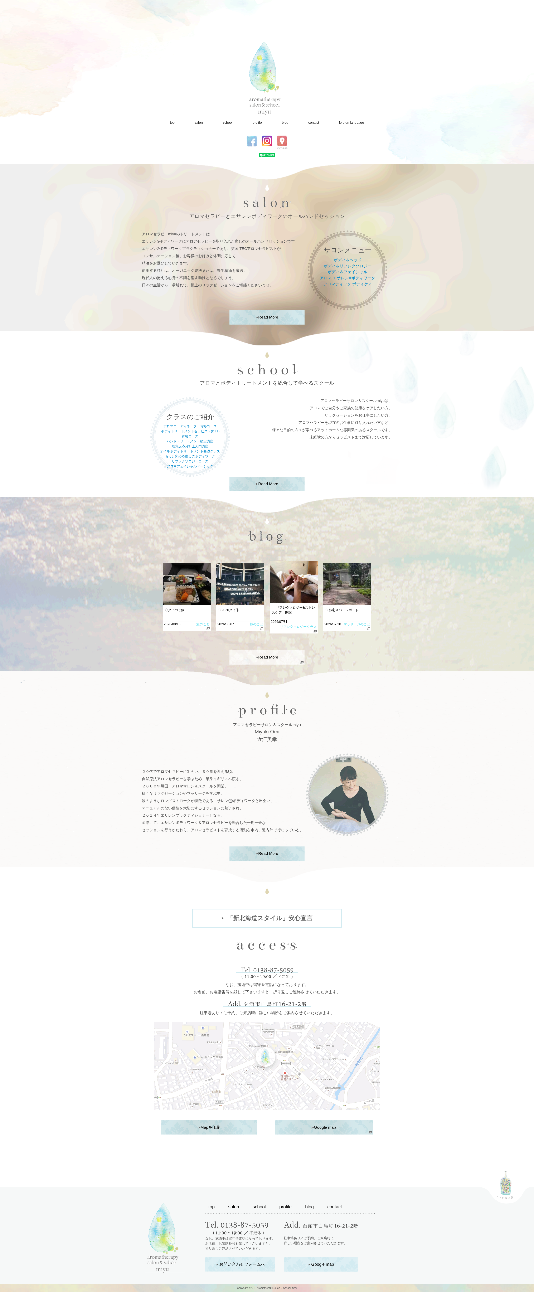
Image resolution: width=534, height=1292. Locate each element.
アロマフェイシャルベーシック (190, 466)
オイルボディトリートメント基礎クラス (190, 451)
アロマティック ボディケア (347, 284)
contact (313, 122)
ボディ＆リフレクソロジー (347, 266)
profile (257, 122)
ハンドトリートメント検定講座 (190, 441)
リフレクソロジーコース (190, 461)
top (172, 122)
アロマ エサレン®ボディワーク (347, 278)
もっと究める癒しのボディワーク (190, 456)
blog (285, 122)
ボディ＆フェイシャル (347, 272)
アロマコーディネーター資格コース (190, 426)
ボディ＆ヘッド (347, 260)
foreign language (351, 122)
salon (199, 122)
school (228, 122)
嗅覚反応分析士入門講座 (190, 446)
